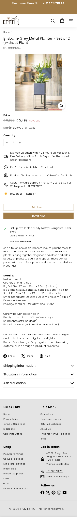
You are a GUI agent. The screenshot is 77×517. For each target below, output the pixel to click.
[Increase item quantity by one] (19, 142)
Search (7, 414)
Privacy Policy (10, 419)
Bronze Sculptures (13, 473)
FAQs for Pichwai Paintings (55, 433)
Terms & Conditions (14, 424)
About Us (45, 428)
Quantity (9, 135)
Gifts (6, 483)
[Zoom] (61, 105)
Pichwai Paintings (13, 453)
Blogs (43, 438)
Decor (6, 478)
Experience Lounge (50, 419)
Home (6, 32)
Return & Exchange (50, 424)
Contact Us (46, 414)
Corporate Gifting (13, 433)
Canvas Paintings (13, 458)
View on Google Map (57, 464)
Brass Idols (9, 468)
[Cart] (62, 20)
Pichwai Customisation (16, 488)
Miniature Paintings (14, 463)
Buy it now (38, 215)
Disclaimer (9, 428)
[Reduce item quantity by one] (6, 142)
